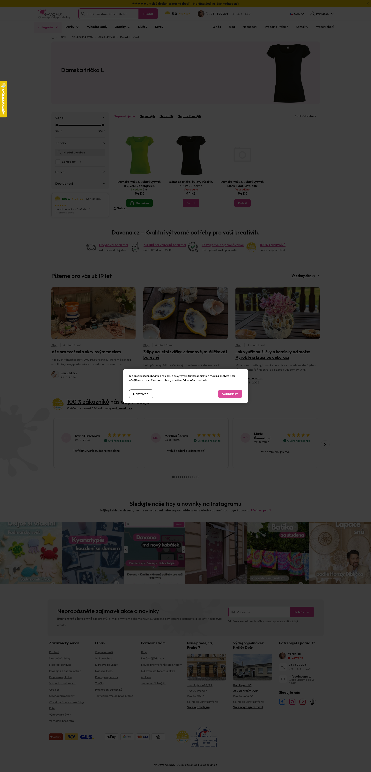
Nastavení (141, 394)
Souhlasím (230, 394)
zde (205, 380)
